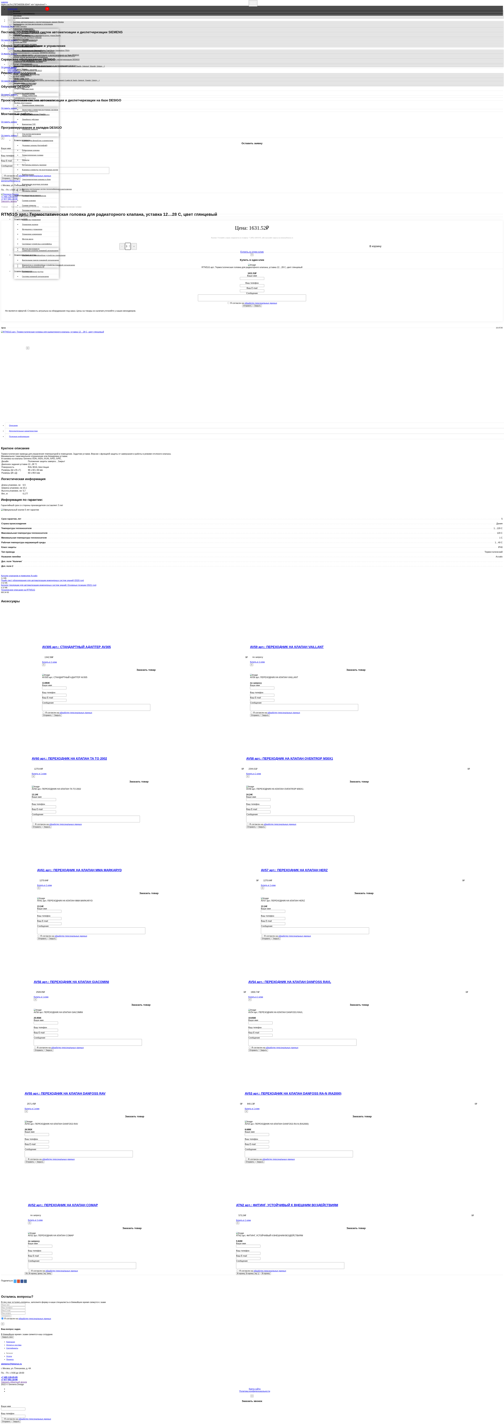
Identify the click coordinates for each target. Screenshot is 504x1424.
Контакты (12, 70)
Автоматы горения (29, 191)
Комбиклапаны (28, 175)
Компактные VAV (29, 124)
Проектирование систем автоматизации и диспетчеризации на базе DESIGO (46, 55)
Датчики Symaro (20, 26)
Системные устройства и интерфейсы (37, 244)
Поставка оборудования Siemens (27, 51)
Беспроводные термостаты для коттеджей (38, 100)
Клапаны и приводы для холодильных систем (40, 170)
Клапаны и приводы (21, 35)
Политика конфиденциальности (254, 1391)
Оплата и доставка (21, 18)
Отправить (6, 178)
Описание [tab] (13, 425)
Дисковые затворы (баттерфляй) (34, 145)
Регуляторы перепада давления (34, 165)
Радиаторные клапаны (31, 150)
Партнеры (17, 16)
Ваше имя (6, 148)
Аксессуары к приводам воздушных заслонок (40, 110)
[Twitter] (15, 1281)
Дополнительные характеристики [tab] (23, 431)
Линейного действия (30, 119)
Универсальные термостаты (33, 105)
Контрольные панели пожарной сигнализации (40, 260)
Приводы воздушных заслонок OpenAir (29, 33)
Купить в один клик (252, 251)
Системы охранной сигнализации (35, 276)
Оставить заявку (9, 94)
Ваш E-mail (6, 161)
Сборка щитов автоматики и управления (30, 57)
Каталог (11, 20)
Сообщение (7, 166)
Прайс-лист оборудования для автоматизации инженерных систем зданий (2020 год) (42, 580)
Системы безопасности (23, 46)
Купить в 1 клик (49, 662)
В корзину (33, 1273)
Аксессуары (26, 136)
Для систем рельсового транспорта (35, 115)
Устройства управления (31, 220)
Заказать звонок (9, 201)
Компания (12, 9)
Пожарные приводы (30, 129)
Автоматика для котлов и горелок (27, 38)
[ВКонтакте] (25, 1281)
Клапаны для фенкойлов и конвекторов (37, 141)
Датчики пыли (28, 89)
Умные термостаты (29, 96)
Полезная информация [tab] (19, 436)
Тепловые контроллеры (31, 210)
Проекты (12, 68)
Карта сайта (255, 1389)
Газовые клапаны (29, 201)
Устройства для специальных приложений (39, 215)
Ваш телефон (7, 156)
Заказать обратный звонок (14, 1382)
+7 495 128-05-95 (9, 197)
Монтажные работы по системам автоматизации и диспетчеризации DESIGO (46, 59)
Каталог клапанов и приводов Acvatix (19, 576)
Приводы (25, 160)
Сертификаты (12, 1348)
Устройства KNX (20, 42)
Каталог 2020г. (19, 76)
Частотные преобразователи (25, 40)
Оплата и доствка (13, 1345)
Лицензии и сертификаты (24, 13)
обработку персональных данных (261, 303)
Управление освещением (32, 234)
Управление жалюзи (30, 224)
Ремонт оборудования (22, 64)
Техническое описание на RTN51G (18, 590)
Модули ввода (27, 239)
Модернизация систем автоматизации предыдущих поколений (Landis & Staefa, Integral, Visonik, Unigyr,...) (59, 66)
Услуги (11, 49)
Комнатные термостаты (23, 29)
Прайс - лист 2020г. (21, 74)
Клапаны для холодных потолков (35, 184)
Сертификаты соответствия (24, 83)
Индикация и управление (32, 229)
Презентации (18, 79)
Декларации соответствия (24, 81)
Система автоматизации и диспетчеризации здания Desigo (38, 22)
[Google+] (18, 1281)
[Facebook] (21, 1281)
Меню (253, 3)
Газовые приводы (29, 205)
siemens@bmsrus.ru (10, 181)
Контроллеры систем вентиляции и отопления (33, 24)
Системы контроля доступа (32, 272)
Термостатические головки (32, 155)
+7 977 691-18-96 (9, 199)
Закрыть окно (7, 1337)
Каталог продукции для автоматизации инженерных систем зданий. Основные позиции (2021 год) (48, 585)
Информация (14, 72)
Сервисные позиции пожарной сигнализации (40, 250)
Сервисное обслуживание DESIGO (28, 62)
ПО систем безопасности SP (33, 267)
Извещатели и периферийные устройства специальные (43, 255)
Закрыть (257, 306)
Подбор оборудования (22, 85)
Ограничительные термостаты (26, 31)
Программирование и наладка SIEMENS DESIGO (34, 53)
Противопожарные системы (25, 44)
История (16, 11)
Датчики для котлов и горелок (34, 196)
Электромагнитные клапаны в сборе (36, 179)
